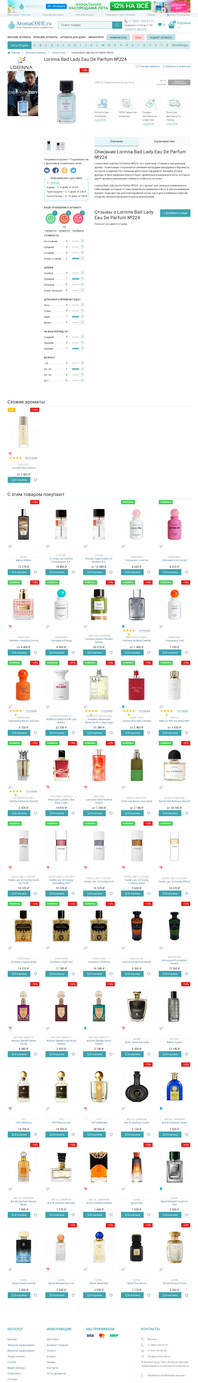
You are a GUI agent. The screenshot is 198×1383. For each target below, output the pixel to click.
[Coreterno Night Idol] (61, 926)
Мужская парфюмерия (21, 1350)
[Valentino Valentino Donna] (23, 604)
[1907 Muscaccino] (61, 1086)
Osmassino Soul (174, 640)
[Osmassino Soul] (174, 604)
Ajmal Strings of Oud (174, 1283)
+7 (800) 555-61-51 (141, 21)
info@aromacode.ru (159, 1356)
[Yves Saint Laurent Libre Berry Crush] (61, 765)
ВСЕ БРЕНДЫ (180, 45)
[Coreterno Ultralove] (99, 926)
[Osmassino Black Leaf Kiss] (23, 685)
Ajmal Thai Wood (136, 1283)
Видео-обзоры (16, 1367)
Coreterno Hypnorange (23, 961)
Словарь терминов (149, 66)
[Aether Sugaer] (174, 1006)
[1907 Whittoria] (23, 1086)
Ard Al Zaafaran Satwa (174, 1122)
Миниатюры (96, 37)
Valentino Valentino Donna (23, 640)
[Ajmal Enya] (137, 1167)
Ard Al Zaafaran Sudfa (136, 1122)
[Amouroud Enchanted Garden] (174, 926)
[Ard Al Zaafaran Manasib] (61, 1167)
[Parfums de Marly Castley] (137, 604)
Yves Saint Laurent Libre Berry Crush (61, 801)
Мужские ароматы (45, 37)
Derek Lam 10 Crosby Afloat (174, 881)
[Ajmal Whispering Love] (61, 1247)
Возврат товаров (57, 1345)
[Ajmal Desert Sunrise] (23, 1247)
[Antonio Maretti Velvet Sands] (23, 1006)
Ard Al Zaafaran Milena (99, 1202)
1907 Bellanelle (99, 1122)
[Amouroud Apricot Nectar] (137, 926)
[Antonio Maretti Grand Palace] (99, 1006)
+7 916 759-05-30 (157, 1350)
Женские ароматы (19, 37)
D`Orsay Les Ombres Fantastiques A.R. (61, 560)
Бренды (12, 1339)
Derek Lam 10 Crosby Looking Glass (137, 882)
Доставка (53, 1339)
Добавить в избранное (177, 66)
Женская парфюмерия (21, 1345)
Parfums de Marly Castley (137, 640)
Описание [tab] (116, 141)
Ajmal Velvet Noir (99, 1283)
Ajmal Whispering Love (61, 1283)
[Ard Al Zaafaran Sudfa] (137, 1086)
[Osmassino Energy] (61, 604)
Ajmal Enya (137, 1202)
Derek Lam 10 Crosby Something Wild (61, 882)
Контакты (53, 1367)
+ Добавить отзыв (175, 213)
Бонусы (51, 1356)
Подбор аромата (161, 37)
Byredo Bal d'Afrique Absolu (174, 801)
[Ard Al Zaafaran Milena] (99, 1167)
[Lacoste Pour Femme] (23, 432)
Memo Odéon (23, 560)
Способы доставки (53, 15)
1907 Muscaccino (61, 1122)
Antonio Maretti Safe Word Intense (61, 1042)
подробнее (100, 119)
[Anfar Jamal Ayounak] (137, 1006)
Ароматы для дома (73, 37)
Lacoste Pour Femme (23, 467)
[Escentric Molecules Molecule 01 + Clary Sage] (99, 685)
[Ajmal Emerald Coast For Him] (174, 1167)
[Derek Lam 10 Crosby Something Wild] (61, 845)
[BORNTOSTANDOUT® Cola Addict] (61, 685)
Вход (172, 15)
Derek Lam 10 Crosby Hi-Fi (99, 881)
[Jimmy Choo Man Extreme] (137, 685)
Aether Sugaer (174, 1042)
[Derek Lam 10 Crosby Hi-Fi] (99, 845)
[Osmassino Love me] (137, 524)
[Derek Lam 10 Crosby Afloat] (174, 845)
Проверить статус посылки (120, 15)
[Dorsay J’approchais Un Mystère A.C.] (99, 524)
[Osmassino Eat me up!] (174, 524)
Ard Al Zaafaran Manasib (61, 1202)
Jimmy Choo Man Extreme (136, 720)
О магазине (14, 1373)
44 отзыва (31, 457)
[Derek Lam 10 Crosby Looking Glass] (137, 845)
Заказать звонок (135, 29)
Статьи (12, 1362)
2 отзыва (31, 710)
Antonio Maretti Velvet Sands (23, 1042)
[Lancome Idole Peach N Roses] (99, 765)
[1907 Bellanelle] (99, 1086)
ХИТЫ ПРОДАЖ (19, 45)
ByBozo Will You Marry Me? (174, 720)
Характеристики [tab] (164, 141)
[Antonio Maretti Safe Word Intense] (61, 1006)
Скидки (151, 15)
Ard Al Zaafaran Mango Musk (23, 1203)
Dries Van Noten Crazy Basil (136, 801)
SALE (138, 37)
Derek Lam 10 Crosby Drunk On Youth (23, 882)
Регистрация (183, 15)
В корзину (20, 479)
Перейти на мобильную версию (166, 1375)
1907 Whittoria (23, 1122)
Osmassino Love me (136, 560)
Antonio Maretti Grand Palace (99, 1042)
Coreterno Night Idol (61, 961)
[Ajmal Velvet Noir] (99, 1247)
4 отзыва (144, 630)
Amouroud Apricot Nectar (136, 961)
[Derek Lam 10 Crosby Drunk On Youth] (23, 845)
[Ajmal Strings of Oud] (174, 1247)
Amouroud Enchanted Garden (174, 962)
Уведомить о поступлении (179, 82)
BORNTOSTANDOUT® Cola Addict (61, 721)
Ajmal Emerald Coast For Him (174, 1203)
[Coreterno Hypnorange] (23, 926)
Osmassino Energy (61, 640)
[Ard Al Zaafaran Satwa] (174, 1086)
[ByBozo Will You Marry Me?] (174, 685)
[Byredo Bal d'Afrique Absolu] (174, 765)
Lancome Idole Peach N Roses (99, 801)
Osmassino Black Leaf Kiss (23, 720)
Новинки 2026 (118, 37)
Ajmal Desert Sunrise (23, 1283)
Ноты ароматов (56, 1373)
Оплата (51, 1350)
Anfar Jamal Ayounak (137, 1042)
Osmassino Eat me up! (174, 560)
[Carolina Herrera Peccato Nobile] (99, 604)
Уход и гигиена (16, 1356)
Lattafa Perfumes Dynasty (23, 801)
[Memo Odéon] (23, 524)
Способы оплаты (84, 15)
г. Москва (25, 15)
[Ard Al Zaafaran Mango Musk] (23, 1167)
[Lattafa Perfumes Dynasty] (23, 765)
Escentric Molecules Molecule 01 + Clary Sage (99, 721)
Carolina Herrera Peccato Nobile (99, 641)
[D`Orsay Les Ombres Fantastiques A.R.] (61, 524)
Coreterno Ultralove (99, 961)
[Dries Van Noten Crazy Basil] (137, 765)
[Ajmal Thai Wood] (137, 1247)
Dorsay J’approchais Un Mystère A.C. (98, 560)
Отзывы (12, 1379)
